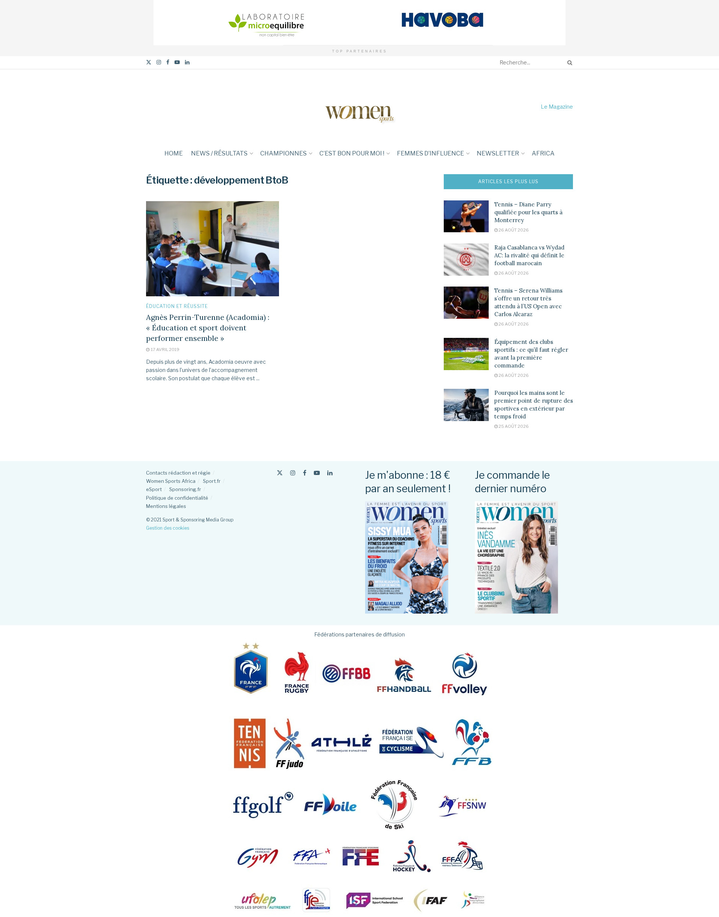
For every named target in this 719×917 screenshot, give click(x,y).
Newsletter (498, 153)
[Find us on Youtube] (177, 62)
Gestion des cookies (167, 528)
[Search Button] (568, 62)
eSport (154, 489)
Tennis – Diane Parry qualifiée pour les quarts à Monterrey (528, 212)
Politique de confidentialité (177, 498)
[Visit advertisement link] (359, 22)
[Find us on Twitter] (148, 62)
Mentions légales (166, 506)
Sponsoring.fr (185, 489)
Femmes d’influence (430, 153)
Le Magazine (557, 106)
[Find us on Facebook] (167, 62)
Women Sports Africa (170, 481)
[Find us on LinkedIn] (187, 62)
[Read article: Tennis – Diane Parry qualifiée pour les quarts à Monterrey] (466, 216)
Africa (543, 153)
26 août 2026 (513, 230)
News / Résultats (219, 153)
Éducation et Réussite (177, 306)
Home (173, 153)
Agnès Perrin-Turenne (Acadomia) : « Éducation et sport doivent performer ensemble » (207, 327)
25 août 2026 (513, 426)
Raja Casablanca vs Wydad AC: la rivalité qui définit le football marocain (529, 255)
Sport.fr (212, 481)
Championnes (283, 153)
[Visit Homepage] (359, 106)
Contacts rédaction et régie (178, 473)
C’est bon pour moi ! (351, 153)
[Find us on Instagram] (159, 62)
